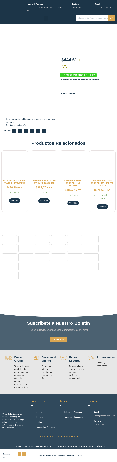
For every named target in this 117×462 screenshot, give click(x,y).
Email (97, 4)
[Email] (91, 4)
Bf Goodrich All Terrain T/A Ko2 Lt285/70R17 (14, 181)
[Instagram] (24, 454)
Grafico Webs (76, 456)
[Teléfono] (68, 4)
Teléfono (75, 4)
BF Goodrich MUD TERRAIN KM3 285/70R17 (73, 183)
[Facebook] (19, 454)
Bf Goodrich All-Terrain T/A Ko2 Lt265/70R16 (44, 181)
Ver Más (14, 200)
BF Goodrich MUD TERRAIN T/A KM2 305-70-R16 (102, 183)
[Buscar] (111, 18)
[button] (46, 18)
